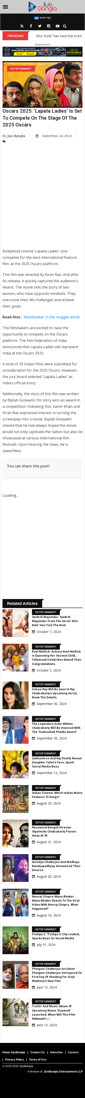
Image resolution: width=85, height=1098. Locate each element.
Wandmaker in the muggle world (51, 317)
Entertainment (21, 68)
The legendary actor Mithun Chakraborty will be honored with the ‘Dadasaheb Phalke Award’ (56, 728)
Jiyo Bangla (13, 136)
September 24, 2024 (57, 136)
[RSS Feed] (22, 26)
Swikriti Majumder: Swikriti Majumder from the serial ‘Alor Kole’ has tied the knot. (55, 621)
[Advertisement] (42, 199)
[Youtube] (57, 26)
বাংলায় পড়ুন (45, 18)
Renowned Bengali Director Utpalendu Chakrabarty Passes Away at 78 (54, 831)
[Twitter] (39, 26)
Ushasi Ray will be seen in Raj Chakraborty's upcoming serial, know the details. (55, 693)
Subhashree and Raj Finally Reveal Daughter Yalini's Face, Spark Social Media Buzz (57, 762)
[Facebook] (31, 26)
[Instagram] (48, 26)
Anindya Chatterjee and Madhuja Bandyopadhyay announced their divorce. (56, 866)
